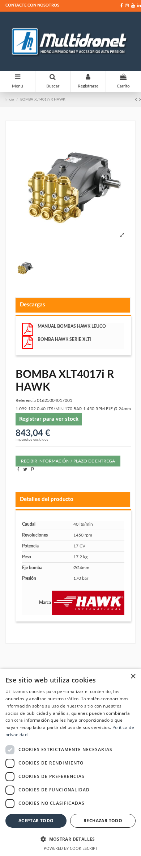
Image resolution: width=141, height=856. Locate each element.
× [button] (133, 676)
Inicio (9, 99)
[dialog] (70, 762)
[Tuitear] (25, 469)
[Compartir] (18, 469)
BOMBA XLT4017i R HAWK (42, 99)
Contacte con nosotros (32, 5)
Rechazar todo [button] (103, 821)
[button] (70, 839)
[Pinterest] (32, 469)
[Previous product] (137, 100)
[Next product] (140, 100)
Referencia (26, 400)
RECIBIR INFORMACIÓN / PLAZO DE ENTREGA (68, 461)
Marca (45, 602)
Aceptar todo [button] (36, 821)
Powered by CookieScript (71, 848)
